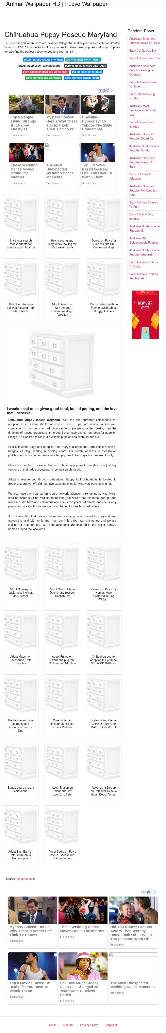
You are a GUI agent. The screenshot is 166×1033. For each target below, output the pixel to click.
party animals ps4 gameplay (43, 78)
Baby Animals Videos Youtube (142, 84)
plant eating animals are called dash (45, 71)
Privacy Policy (89, 1025)
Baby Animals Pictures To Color (143, 264)
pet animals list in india (87, 71)
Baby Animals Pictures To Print (143, 204)
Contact (68, 1025)
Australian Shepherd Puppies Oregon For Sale (142, 162)
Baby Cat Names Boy (143, 50)
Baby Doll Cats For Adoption (141, 176)
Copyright (111, 1025)
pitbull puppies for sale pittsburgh (39, 65)
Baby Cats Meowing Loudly (142, 96)
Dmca (52, 1025)
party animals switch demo (83, 59)
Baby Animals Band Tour (145, 58)
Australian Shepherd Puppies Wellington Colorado (142, 70)
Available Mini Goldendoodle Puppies (144, 240)
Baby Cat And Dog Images (141, 216)
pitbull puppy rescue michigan (43, 59)
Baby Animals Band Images (141, 124)
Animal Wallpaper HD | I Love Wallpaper (56, 3)
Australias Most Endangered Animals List (142, 110)
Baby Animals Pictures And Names (143, 276)
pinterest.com (26, 878)
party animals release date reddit (85, 65)
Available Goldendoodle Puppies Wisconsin (144, 252)
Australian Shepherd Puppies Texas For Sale (144, 40)
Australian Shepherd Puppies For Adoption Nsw (143, 190)
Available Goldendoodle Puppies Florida (144, 148)
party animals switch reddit (82, 78)
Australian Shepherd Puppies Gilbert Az (142, 136)
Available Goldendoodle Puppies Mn (144, 228)
